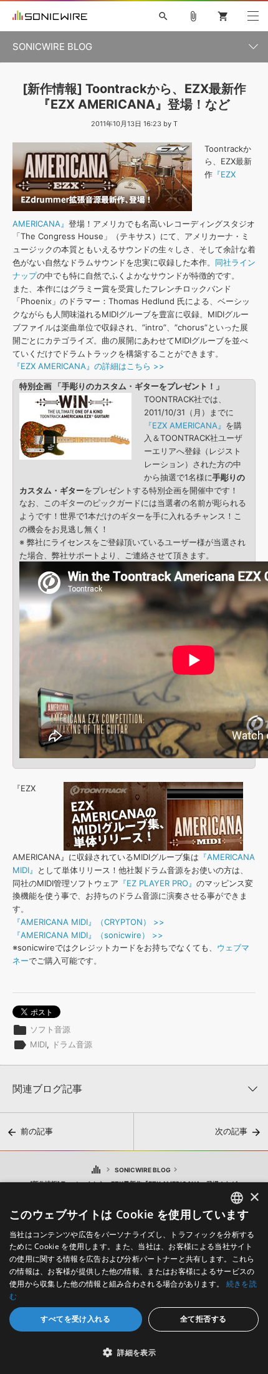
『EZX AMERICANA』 (185, 425)
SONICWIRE (49, 16)
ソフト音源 (50, 1029)
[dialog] (134, 1278)
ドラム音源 (72, 1044)
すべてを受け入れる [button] (75, 1318)
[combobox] (237, 1198)
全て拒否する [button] (203, 1318)
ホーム (95, 1170)
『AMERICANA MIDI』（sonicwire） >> (87, 935)
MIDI (38, 1044)
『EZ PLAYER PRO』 (157, 883)
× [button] (254, 1197)
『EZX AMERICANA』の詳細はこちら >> (88, 366)
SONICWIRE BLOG (143, 1170)
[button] (134, 1352)
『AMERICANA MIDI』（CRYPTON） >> (88, 922)
